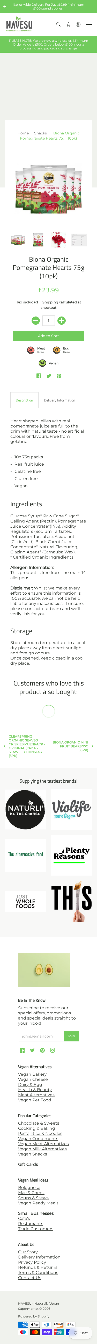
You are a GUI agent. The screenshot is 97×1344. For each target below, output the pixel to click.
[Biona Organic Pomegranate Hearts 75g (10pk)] (48, 189)
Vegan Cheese (33, 1079)
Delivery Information (39, 1257)
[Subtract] (36, 320)
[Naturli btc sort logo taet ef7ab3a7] (25, 810)
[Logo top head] (71, 901)
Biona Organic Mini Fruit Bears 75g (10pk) (70, 746)
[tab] (24, 400)
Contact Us (29, 1277)
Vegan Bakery (32, 1074)
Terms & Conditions (38, 1272)
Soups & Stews (33, 1197)
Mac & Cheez (31, 1192)
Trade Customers (35, 1228)
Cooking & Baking (36, 1128)
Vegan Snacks (32, 1154)
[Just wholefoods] (25, 901)
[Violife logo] (71, 809)
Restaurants (30, 1223)
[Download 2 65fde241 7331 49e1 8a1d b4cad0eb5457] (71, 855)
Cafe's (24, 1218)
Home (23, 133)
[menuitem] (58, 24)
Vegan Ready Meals (38, 1203)
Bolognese (29, 1187)
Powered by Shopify (33, 1316)
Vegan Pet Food (34, 1100)
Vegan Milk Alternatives (42, 1148)
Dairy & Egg (30, 1084)
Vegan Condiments (38, 1138)
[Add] (61, 320)
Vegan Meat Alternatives (43, 1143)
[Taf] (25, 855)
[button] (5, 6)
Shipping (50, 302)
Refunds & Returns (37, 1267)
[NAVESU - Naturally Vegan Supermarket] (19, 24)
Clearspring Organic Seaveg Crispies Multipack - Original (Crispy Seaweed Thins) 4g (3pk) (27, 746)
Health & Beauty (35, 1089)
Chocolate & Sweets (38, 1123)
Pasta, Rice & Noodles (40, 1133)
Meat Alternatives (36, 1094)
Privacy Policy (32, 1262)
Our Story (28, 1251)
